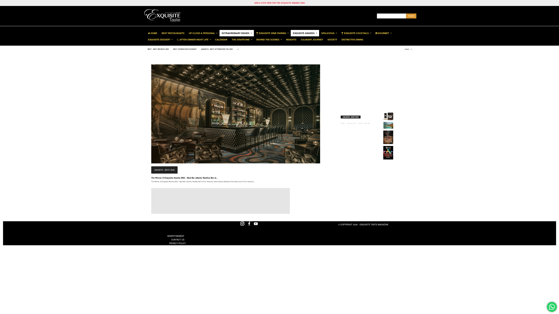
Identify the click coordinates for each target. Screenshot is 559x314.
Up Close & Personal (202, 33)
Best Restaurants (173, 33)
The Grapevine (241, 39)
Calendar (221, 39)
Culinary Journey (312, 39)
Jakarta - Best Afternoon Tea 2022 (217, 49)
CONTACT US (177, 239)
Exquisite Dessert (159, 39)
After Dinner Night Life (193, 39)
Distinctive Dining (352, 39)
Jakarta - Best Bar (164, 170)
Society (332, 39)
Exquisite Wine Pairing (272, 33)
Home (153, 33)
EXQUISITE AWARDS (304, 33)
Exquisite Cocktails (356, 33)
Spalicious (328, 33)
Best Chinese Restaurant (185, 49)
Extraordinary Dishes (235, 33)
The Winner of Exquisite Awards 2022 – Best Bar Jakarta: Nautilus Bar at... (184, 177)
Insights (291, 39)
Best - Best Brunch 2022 (158, 49)
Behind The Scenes (267, 39)
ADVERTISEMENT (175, 235)
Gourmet (383, 33)
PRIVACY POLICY (177, 243)
